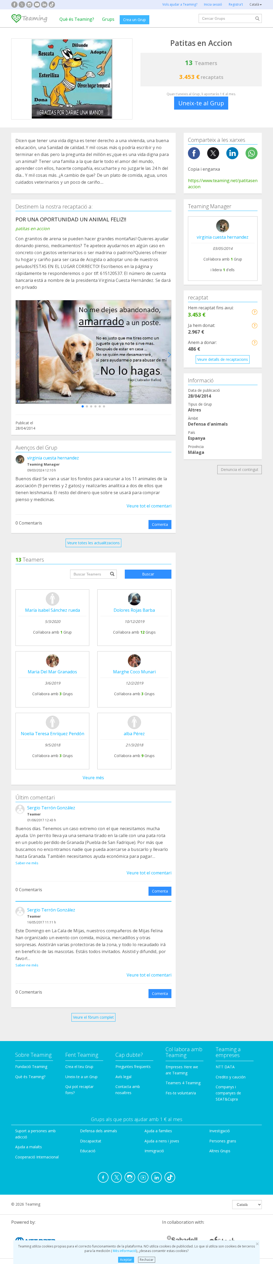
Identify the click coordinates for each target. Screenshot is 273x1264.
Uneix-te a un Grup (81, 1076)
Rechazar (147, 1259)
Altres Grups (219, 1150)
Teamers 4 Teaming (183, 1082)
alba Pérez (134, 734)
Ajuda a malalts (28, 1146)
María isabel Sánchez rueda (52, 610)
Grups (108, 19)
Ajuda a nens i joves (161, 1140)
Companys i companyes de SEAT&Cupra (228, 1093)
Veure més (93, 778)
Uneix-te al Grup (201, 103)
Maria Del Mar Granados (52, 672)
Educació (87, 1150)
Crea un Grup (134, 19)
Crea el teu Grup (79, 1066)
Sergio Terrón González (51, 808)
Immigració (154, 1150)
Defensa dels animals (98, 1130)
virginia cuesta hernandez (53, 458)
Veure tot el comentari (149, 506)
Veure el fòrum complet (93, 1017)
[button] (83, 406)
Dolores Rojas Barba (134, 610)
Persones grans (222, 1140)
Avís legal (123, 1076)
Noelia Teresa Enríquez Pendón (52, 734)
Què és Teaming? (76, 19)
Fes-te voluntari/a (181, 1092)
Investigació (219, 1130)
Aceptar (126, 1259)
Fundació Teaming (31, 1066)
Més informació (124, 1251)
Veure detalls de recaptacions (222, 359)
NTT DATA (225, 1066)
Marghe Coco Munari (134, 672)
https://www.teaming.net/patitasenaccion (223, 184)
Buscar (148, 574)
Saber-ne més (26, 863)
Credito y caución (231, 1076)
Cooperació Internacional (37, 1156)
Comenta (160, 524)
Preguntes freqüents (133, 1066)
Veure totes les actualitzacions (93, 542)
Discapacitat (90, 1140)
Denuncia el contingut (239, 469)
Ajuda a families (158, 1130)
